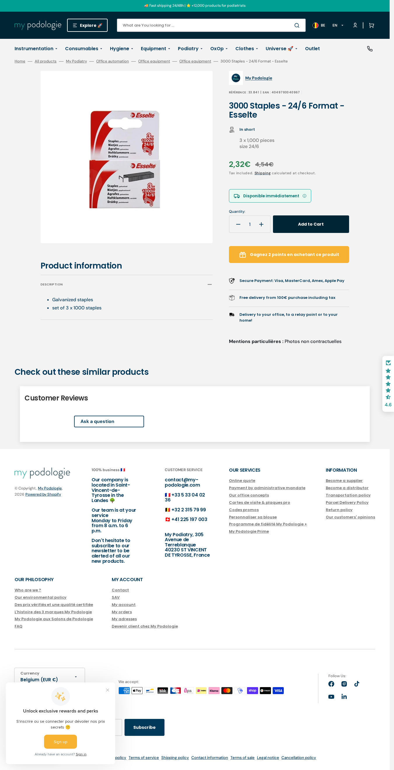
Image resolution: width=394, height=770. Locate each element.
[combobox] (211, 25)
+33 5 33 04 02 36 (185, 498)
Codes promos (244, 510)
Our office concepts (249, 495)
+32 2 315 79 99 (188, 509)
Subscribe (144, 727)
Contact (120, 590)
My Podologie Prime (249, 531)
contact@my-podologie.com (182, 482)
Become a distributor (347, 488)
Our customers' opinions (350, 517)
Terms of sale (242, 757)
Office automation (112, 61)
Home (20, 61)
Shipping (263, 173)
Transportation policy (348, 495)
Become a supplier (344, 480)
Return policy (339, 510)
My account (124, 604)
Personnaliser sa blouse (253, 517)
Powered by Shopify (43, 494)
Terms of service (144, 757)
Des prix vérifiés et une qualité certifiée (54, 604)
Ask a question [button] (97, 421)
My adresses (124, 619)
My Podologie (50, 488)
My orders (122, 612)
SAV (116, 597)
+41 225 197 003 (189, 519)
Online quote (242, 480)
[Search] (298, 25)
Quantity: (237, 211)
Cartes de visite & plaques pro (259, 502)
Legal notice (268, 757)
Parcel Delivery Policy (347, 502)
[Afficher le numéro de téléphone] (370, 48)
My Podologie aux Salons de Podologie (54, 619)
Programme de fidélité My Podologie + (268, 524)
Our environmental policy (40, 597)
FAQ (18, 626)
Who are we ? (28, 590)
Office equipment (154, 61)
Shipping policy (175, 757)
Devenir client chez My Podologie (145, 626)
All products (46, 61)
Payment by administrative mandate (267, 488)
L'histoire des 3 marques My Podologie (53, 612)
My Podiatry (76, 61)
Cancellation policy (298, 757)
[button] (370, 25)
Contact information (209, 757)
